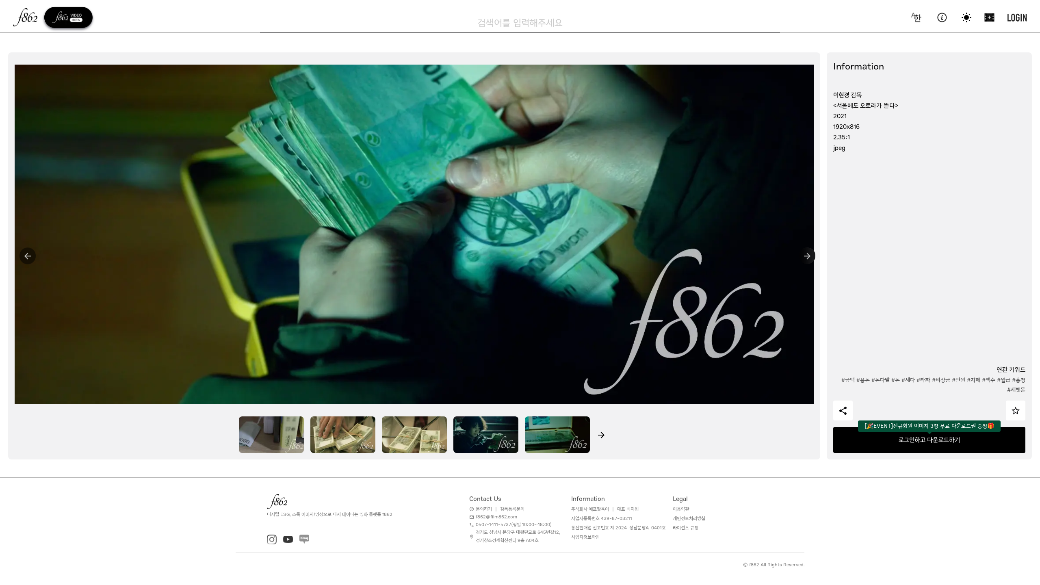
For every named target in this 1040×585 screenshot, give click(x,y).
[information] (942, 17)
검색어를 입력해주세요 (520, 22)
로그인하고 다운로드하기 (929, 440)
